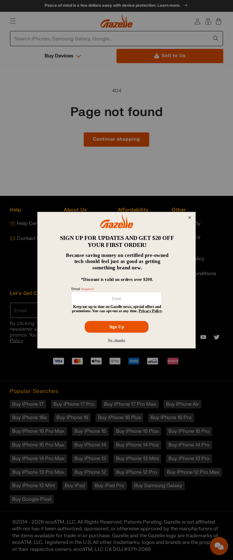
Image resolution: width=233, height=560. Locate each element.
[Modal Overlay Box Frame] (116, 280)
